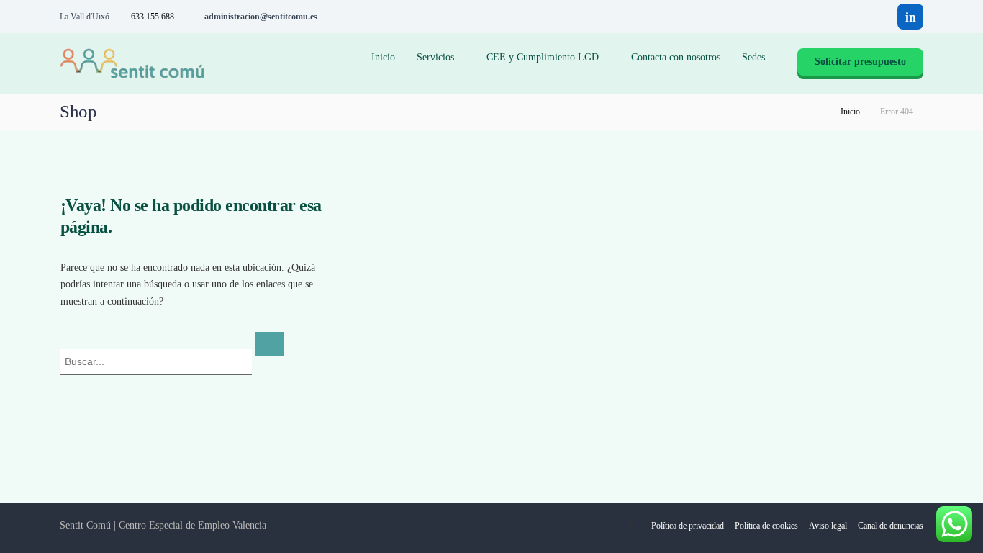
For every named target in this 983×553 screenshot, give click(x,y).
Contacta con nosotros (675, 57)
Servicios (435, 57)
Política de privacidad (687, 526)
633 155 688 (152, 17)
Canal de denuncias (890, 526)
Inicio (383, 57)
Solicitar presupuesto (860, 61)
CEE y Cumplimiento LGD (542, 57)
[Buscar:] (157, 361)
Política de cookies (766, 526)
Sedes (753, 57)
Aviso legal (828, 526)
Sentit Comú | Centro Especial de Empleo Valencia (163, 525)
